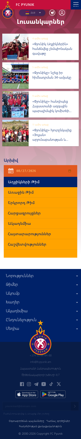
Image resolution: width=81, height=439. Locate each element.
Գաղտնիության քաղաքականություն (40, 426)
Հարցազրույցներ (24, 213)
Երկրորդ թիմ (21, 202)
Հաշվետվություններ (27, 244)
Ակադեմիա (19, 223)
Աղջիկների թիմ (24, 181)
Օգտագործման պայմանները (26, 420)
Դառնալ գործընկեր (58, 420)
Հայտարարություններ (29, 233)
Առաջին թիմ (21, 192)
